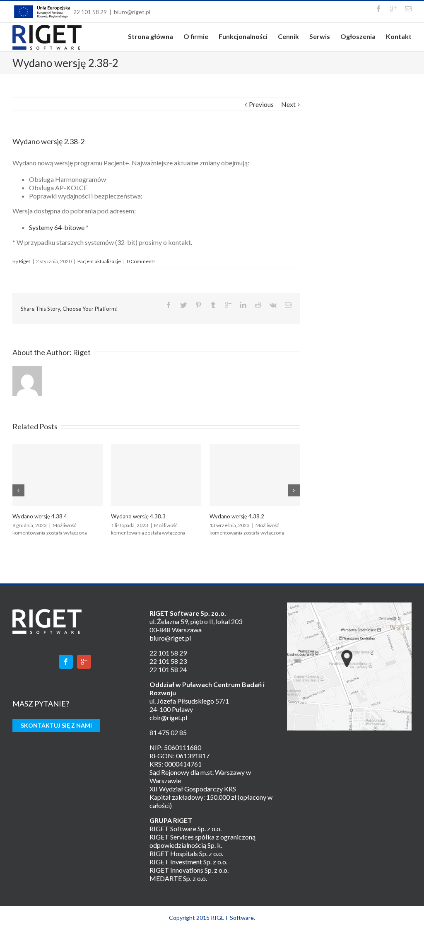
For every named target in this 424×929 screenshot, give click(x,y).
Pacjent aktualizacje (99, 261)
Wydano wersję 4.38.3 (138, 516)
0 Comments (141, 261)
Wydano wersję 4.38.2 (237, 516)
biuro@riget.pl (132, 11)
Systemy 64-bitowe (56, 227)
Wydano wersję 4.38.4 (39, 516)
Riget (24, 261)
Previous (261, 104)
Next (288, 104)
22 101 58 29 (90, 11)
